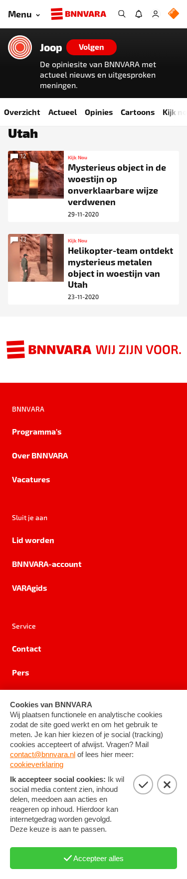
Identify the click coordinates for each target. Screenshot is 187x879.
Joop (51, 47)
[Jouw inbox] (138, 14)
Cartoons (138, 111)
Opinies (99, 111)
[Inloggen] (155, 13)
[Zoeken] (121, 13)
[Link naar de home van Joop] (20, 47)
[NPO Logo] (173, 14)
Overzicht (22, 111)
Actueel (62, 111)
